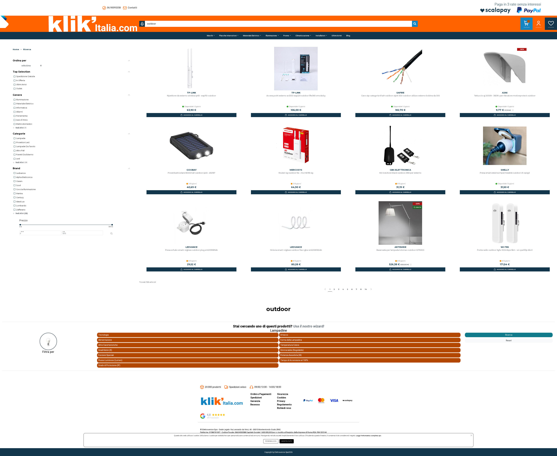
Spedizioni (256, 397)
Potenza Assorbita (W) (291, 355)
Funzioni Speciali (106, 355)
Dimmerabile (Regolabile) (292, 350)
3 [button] (338, 289)
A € (64, 231)
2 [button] (334, 289)
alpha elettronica (24, 177)
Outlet (19, 88)
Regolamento (284, 404)
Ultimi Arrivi (21, 84)
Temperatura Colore (289, 345)
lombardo (21, 206)
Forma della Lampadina (291, 340)
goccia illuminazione (26, 189)
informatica (21, 108)
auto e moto (22, 120)
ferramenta (21, 116)
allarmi (19, 112)
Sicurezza (282, 394)
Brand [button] (16, 168)
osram (19, 181)
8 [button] (360, 289)
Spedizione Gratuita (25, 76)
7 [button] (356, 289)
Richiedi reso (284, 408)
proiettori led (22, 142)
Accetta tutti (286, 441)
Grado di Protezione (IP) (109, 365)
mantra (19, 193)
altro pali (20, 150)
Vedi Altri (21, 128)
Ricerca (27, 49)
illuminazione (22, 100)
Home (16, 49)
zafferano (20, 210)
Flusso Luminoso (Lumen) (110, 360)
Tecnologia (103, 335)
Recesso (255, 404)
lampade (20, 138)
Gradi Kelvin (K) (105, 350)
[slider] (20, 224)
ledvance (21, 173)
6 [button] (351, 289)
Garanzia (255, 401)
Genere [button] (17, 95)
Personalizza (270, 441)
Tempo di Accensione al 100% (294, 360)
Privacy (281, 401)
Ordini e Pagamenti (260, 394)
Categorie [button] (19, 133)
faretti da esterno (24, 154)
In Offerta (20, 80)
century (20, 197)
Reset (509, 340)
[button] (142, 24)
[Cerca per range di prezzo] (111, 233)
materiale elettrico (25, 104)
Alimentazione (105, 340)
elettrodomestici (24, 124)
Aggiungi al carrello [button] (192, 115)
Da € (22, 231)
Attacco (284, 335)
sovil (18, 185)
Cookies (281, 397)
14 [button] (366, 289)
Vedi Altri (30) (22, 213)
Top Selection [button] (21, 71)
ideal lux (20, 202)
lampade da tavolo (25, 146)
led (18, 159)
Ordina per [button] (19, 60)
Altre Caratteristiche (108, 345)
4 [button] (343, 289)
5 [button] (347, 289)
